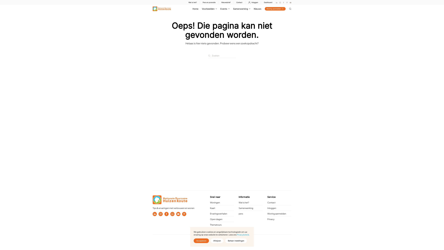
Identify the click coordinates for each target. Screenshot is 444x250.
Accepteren (201, 241)
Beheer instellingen (236, 241)
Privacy (270, 219)
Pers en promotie (209, 2)
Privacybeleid (243, 234)
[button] (290, 8)
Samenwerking (246, 208)
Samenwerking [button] (240, 9)
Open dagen (216, 219)
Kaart (212, 208)
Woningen (215, 202)
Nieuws (257, 9)
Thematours (216, 224)
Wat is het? (192, 2)
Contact (239, 2)
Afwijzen (217, 241)
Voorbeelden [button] (208, 9)
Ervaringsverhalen (218, 213)
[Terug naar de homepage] (162, 8)
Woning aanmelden (274, 9)
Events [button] (223, 9)
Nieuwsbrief (225, 2)
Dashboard (268, 2)
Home (195, 9)
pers (241, 213)
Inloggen (254, 2)
